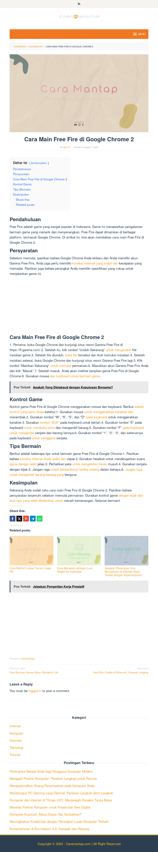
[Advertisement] (79, 306)
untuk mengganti (43, 437)
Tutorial (15, 754)
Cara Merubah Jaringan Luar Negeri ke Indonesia (75, 569)
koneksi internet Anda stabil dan (43, 458)
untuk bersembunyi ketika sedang (75, 469)
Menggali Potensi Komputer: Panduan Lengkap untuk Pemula (53, 778)
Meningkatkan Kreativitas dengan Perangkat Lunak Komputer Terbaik (59, 821)
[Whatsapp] (39, 518)
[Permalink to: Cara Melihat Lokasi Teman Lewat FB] (31, 550)
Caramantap (27, 658)
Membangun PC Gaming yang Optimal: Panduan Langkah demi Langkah (61, 792)
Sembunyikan (39, 163)
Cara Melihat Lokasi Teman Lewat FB (30, 569)
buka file (71, 354)
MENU (141, 34)
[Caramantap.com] (79, 16)
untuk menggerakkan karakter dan (108, 411)
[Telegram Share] (33, 518)
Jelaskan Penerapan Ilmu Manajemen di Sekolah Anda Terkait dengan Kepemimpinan (123, 571)
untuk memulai (60, 365)
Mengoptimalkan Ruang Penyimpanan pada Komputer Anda (52, 785)
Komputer (16, 733)
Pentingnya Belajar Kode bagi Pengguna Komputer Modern (51, 771)
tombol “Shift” (49, 422)
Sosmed (15, 740)
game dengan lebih (23, 463)
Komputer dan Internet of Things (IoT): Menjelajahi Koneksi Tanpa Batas (61, 800)
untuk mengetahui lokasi (89, 463)
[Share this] (12, 518)
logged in (35, 690)
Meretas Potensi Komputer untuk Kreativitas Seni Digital (50, 807)
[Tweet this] (19, 518)
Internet (15, 725)
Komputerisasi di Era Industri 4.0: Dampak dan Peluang (49, 828)
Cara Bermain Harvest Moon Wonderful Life (34, 670)
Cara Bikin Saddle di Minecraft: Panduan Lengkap (120, 670)
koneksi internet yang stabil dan (95, 263)
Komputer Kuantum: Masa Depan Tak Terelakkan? (45, 814)
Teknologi (16, 747)
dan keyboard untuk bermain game (75, 375)
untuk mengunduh (118, 349)
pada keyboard (96, 416)
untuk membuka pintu (39, 427)
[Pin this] (26, 518)
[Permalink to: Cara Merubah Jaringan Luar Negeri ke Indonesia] (79, 550)
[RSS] (79, 4)
